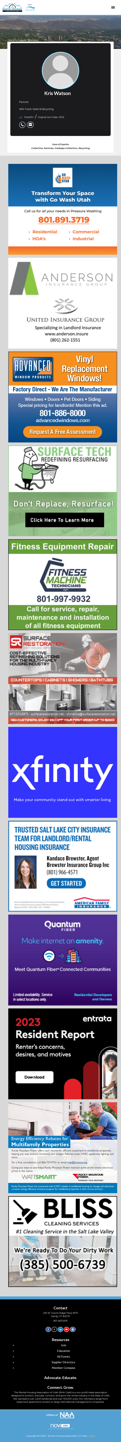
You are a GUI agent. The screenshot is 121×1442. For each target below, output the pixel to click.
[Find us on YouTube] (66, 1329)
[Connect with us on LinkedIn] (60, 1329)
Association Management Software (60, 1428)
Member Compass (63, 1367)
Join (63, 1345)
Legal (92, 1435)
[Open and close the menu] (70, 7)
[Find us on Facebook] (48, 1329)
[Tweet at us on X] (54, 1329)
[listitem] (23, 123)
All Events (63, 1356)
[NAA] (67, 1415)
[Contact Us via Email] (73, 1329)
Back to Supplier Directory (23, 40)
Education (63, 1350)
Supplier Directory (63, 1362)
